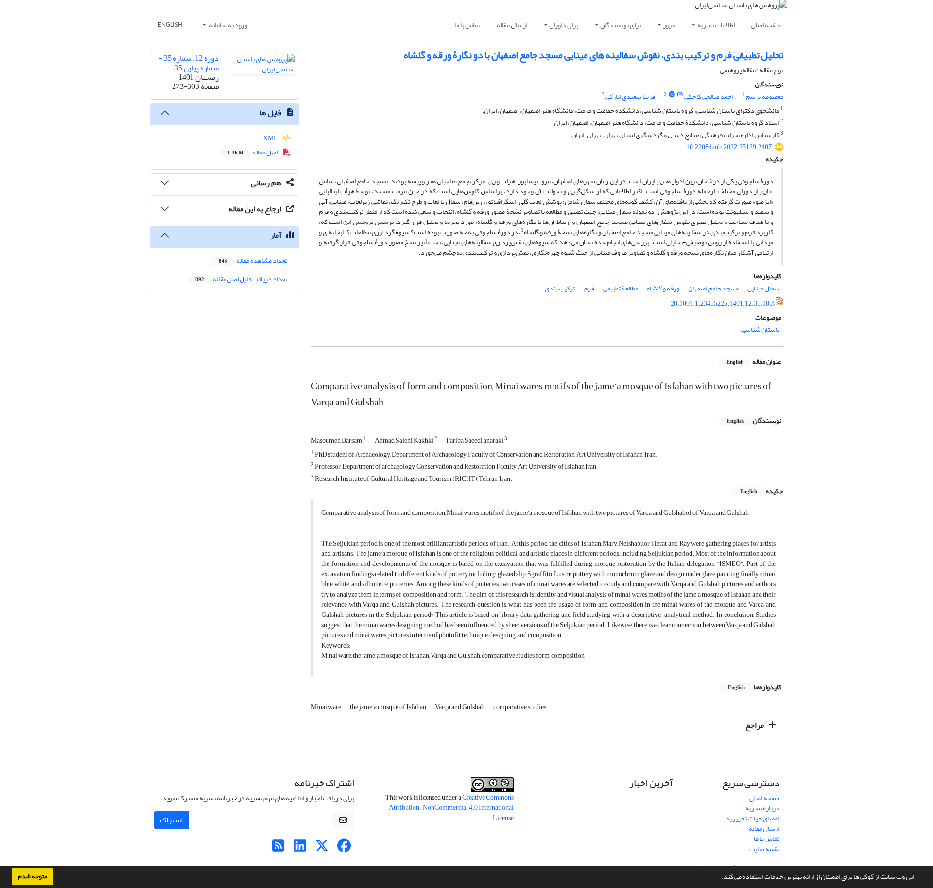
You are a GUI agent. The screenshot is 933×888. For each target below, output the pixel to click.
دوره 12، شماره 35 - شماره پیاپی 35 (188, 63)
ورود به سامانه (227, 25)
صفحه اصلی (766, 25)
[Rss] (278, 848)
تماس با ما (467, 25)
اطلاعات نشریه (716, 25)
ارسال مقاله (512, 25)
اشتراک (171, 820)
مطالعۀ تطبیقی (620, 288)
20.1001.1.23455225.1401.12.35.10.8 (723, 303)
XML (271, 138)
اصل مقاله (253, 152)
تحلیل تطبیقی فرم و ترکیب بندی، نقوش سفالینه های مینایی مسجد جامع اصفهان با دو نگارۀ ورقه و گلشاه (593, 55)
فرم (589, 288)
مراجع (755, 725)
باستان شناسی (760, 329)
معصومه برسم (764, 96)
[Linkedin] (300, 848)
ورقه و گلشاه (663, 288)
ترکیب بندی (560, 288)
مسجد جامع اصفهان (713, 288)
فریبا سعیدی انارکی (630, 96)
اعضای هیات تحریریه (752, 818)
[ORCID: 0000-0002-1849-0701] (671, 95)
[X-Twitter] (321, 848)
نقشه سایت (764, 848)
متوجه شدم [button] (32, 876)
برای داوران (563, 25)
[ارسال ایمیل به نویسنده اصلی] (680, 95)
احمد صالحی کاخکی (708, 96)
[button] (719, 877)
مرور (669, 25)
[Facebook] (343, 848)
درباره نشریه (762, 808)
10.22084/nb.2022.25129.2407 (729, 147)
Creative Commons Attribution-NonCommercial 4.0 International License (451, 807)
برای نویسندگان (620, 25)
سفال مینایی (763, 288)
